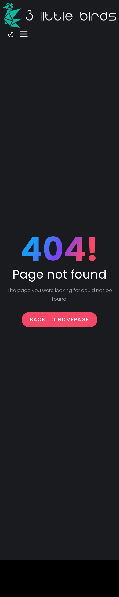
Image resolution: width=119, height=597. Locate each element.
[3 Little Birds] (59, 15)
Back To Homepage (59, 319)
